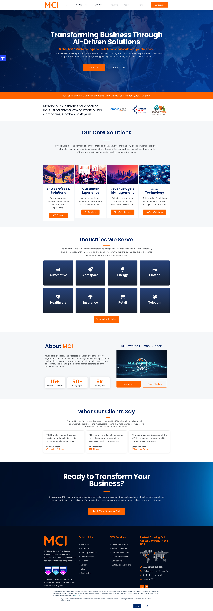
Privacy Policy (78, 595)
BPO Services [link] (58, 215)
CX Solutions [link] (90, 212)
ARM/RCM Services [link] (122, 212)
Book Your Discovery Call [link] (106, 511)
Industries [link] (114, 4)
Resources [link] (128, 384)
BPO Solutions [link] (81, 4)
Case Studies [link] (155, 384)
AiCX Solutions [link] (98, 4)
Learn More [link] (94, 67)
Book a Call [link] (119, 67)
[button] (141, 364)
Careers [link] (140, 4)
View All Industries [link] (106, 319)
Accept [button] (137, 606)
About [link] (67, 4)
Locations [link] (127, 4)
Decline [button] (147, 606)
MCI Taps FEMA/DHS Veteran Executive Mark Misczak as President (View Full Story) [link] (106, 95)
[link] (3, 58)
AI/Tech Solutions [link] (154, 212)
